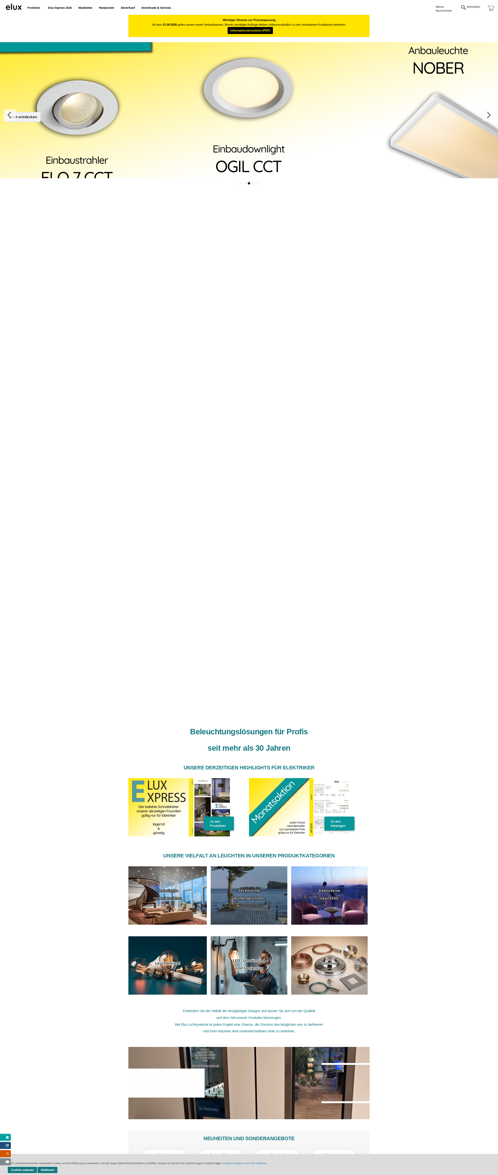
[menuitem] (34, 8)
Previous (10, 115)
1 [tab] (239, 183)
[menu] (194, 7)
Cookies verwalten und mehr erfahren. (245, 1163)
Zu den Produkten (218, 823)
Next (488, 115)
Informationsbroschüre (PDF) (250, 30)
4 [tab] (253, 183)
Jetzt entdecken (23, 116)
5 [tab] (258, 183)
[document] (249, 1164)
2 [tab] (244, 183)
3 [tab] (249, 183)
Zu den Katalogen (338, 823)
